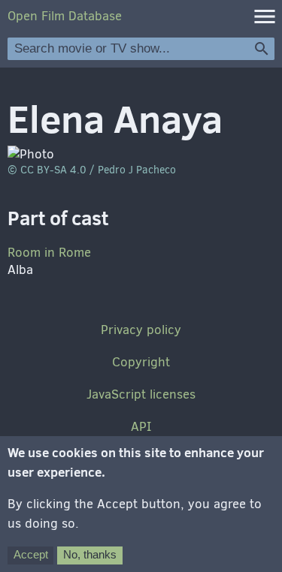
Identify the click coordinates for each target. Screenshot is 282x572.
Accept (31, 554)
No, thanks (90, 554)
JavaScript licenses (141, 394)
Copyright (141, 362)
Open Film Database (65, 16)
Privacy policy (141, 330)
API (141, 426)
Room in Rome (49, 252)
